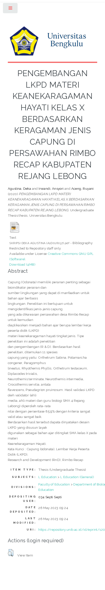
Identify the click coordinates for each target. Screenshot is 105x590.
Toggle (10, 9)
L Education (47, 477)
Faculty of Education (54, 484)
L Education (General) (77, 477)
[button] (10, 552)
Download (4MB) (22, 264)
